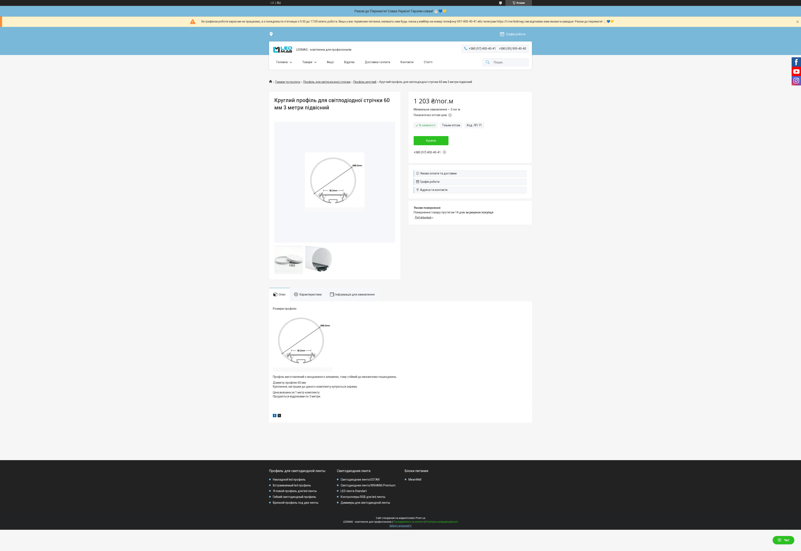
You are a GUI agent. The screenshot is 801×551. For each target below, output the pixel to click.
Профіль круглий (364, 82)
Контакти (406, 62)
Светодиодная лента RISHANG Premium (368, 485)
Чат (786, 540)
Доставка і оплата (377, 62)
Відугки (349, 62)
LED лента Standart (354, 491)
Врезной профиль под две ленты (295, 502)
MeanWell (414, 479)
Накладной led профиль (289, 479)
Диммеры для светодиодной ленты (365, 502)
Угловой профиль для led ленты (295, 491)
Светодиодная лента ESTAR (360, 479)
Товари (307, 62)
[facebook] (274, 416)
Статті (428, 62)
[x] (279, 416)
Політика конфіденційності (442, 521)
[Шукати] (488, 62)
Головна (282, 62)
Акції (330, 62)
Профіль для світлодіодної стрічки (326, 82)
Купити (431, 140)
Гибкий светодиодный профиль (294, 496)
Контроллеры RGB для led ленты (363, 496)
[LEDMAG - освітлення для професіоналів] (282, 50)
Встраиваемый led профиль (292, 485)
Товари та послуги (287, 82)
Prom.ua (420, 518)
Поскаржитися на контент (408, 521)
